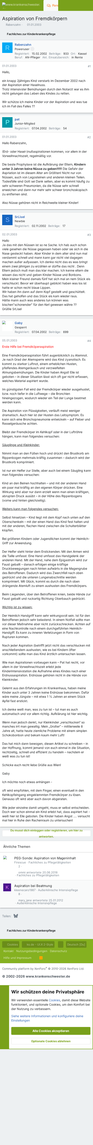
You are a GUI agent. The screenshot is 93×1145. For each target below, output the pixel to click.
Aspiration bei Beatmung (33, 886)
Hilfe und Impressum (17, 957)
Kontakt (8, 951)
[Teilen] (83, 66)
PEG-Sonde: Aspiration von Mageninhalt (45, 858)
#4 (89, 341)
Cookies (12, 944)
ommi (22, 872)
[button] (60, 944)
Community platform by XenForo (43, 968)
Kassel (82, 53)
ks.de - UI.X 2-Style (39, 944)
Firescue (20, 862)
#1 (89, 66)
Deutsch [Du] (76, 944)
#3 (89, 234)
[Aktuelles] (78, 5)
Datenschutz (58, 951)
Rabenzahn (13, 24)
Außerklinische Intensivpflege (58, 890)
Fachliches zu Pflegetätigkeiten (50, 862)
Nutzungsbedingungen (31, 951)
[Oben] (35, 957)
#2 (89, 137)
